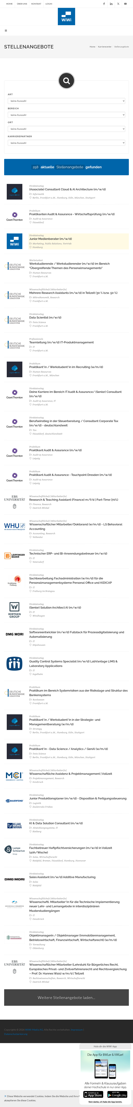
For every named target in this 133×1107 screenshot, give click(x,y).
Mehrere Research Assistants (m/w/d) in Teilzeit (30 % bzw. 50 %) (73, 293)
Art (10, 94)
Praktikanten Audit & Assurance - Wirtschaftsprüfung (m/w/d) (72, 214)
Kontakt (36, 3)
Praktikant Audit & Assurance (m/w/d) (55, 450)
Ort (10, 122)
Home (9, 3)
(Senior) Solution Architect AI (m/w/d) (55, 607)
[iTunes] (93, 1094)
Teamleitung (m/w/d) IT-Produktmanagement (61, 342)
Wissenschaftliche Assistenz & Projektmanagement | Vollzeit (70, 773)
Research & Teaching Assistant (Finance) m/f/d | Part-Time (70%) (73, 499)
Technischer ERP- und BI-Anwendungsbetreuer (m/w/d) (68, 553)
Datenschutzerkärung (15, 1033)
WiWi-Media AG (34, 1029)
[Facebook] (104, 4)
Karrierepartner (20, 136)
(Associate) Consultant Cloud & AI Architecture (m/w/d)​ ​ (68, 189)
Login (49, 3)
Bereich (13, 108)
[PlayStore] (117, 1094)
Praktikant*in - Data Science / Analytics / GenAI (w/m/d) (68, 749)
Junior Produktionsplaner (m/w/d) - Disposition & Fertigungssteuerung (78, 798)
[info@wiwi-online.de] (125, 4)
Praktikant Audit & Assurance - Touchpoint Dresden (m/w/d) (70, 475)
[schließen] (5, 1096)
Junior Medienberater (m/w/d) (50, 239)
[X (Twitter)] (118, 4)
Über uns (22, 3)
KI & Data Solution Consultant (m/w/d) (56, 823)
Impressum (77, 1029)
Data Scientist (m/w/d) (45, 317)
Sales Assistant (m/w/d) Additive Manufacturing (62, 877)
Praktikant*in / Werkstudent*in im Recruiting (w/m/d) (66, 367)
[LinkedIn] (111, 4)
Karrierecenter (105, 46)
